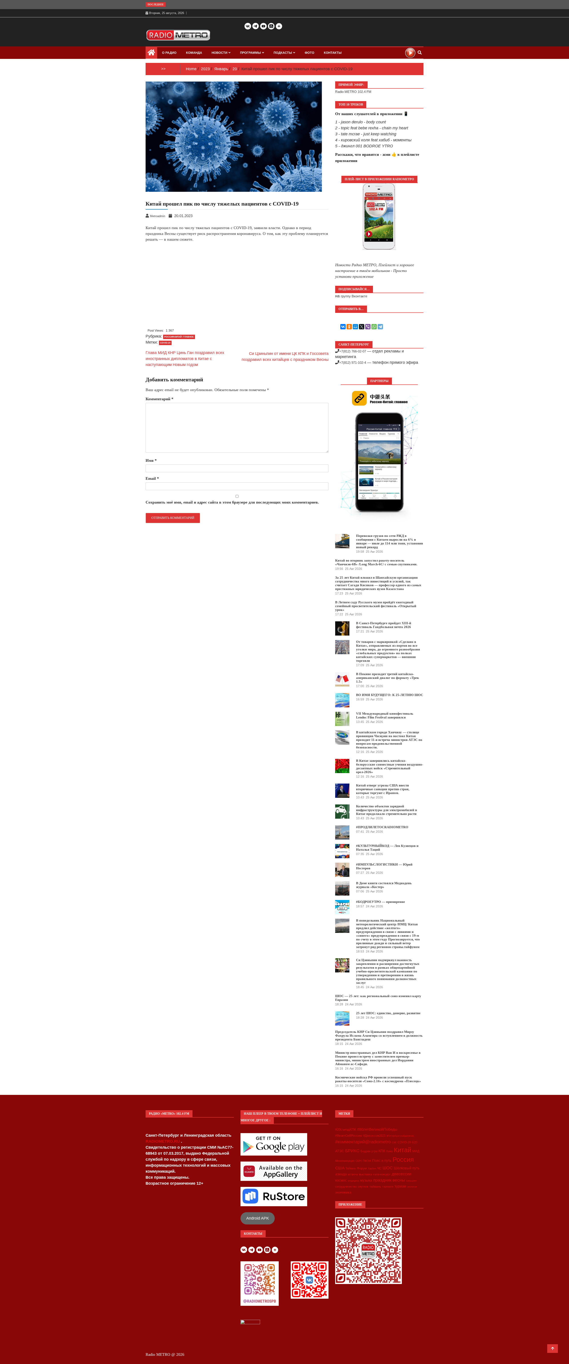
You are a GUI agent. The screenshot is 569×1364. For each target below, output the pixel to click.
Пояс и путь (381, 1160)
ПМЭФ (367, 1160)
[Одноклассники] (349, 326)
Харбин (372, 1168)
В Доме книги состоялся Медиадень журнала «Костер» (384, 885)
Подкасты (283, 52)
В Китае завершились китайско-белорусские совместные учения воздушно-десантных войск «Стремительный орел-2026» (389, 766)
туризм (400, 1186)
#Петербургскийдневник (400, 1135)
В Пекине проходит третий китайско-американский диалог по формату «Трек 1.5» (387, 677)
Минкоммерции (345, 1160)
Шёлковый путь (406, 1168)
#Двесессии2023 (374, 1135)
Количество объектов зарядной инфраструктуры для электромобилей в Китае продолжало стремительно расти (386, 810)
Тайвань (351, 1168)
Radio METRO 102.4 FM (353, 92)
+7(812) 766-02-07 (352, 351)
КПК (382, 1151)
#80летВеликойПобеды (377, 1129)
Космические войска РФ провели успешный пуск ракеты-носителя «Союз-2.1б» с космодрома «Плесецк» (378, 1079)
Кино (389, 1151)
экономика (343, 1192)
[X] (361, 326)
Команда (194, 52)
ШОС (388, 1167)
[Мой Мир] (355, 326)
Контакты (333, 52)
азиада (341, 1174)
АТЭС (339, 1151)
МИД (415, 1151)
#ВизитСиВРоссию (348, 1135)
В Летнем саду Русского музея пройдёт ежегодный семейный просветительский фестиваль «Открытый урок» (375, 606)
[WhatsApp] (374, 326)
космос (341, 1180)
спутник (363, 1186)
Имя (151, 460)
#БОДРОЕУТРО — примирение (380, 902)
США (340, 1168)
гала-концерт (382, 1174)
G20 (414, 1142)
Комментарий (159, 399)
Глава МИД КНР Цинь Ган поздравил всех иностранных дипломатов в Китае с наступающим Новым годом (185, 358)
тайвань (375, 1186)
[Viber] (368, 326)
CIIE (394, 1142)
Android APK (257, 1218)
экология (412, 1186)
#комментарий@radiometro (363, 1141)
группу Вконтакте (354, 296)
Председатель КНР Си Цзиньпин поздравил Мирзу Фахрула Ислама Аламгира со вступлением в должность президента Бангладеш (379, 1035)
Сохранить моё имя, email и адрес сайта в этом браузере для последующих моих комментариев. (232, 502)
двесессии (401, 1174)
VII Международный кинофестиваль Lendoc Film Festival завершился (384, 715)
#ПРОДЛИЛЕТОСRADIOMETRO (382, 827)
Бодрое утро (369, 1151)
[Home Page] (151, 53)
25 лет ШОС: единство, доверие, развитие (388, 1013)
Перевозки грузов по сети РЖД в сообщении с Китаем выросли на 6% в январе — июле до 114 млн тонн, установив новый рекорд (389, 541)
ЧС (379, 1168)
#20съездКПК (345, 1129)
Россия (403, 1159)
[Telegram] (380, 326)
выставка (365, 1174)
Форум (362, 1168)
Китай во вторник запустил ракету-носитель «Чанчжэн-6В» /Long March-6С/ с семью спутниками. (376, 562)
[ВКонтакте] (343, 326)
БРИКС (352, 1150)
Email (152, 478)
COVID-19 (165, 343)
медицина (353, 1180)
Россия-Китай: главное (179, 337)
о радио (169, 52)
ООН (359, 1160)
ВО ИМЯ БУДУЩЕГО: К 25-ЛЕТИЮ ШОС (389, 695)
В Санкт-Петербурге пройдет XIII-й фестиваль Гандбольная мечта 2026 (383, 625)
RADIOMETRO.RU (163, 1141)
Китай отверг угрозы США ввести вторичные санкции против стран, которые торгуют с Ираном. (382, 789)
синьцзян (411, 1180)
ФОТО (309, 52)
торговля (387, 1186)
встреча (353, 1174)
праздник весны (389, 1180)
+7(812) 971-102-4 (352, 362)
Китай (402, 1150)
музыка (366, 1180)
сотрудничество (346, 1186)
